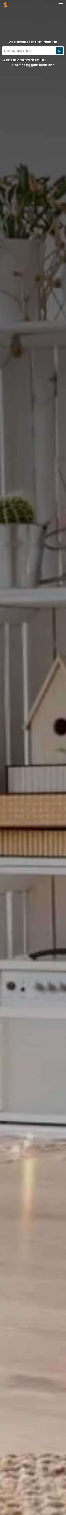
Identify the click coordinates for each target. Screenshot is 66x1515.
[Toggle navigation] (60, 5)
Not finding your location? (33, 65)
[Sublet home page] (5, 5)
